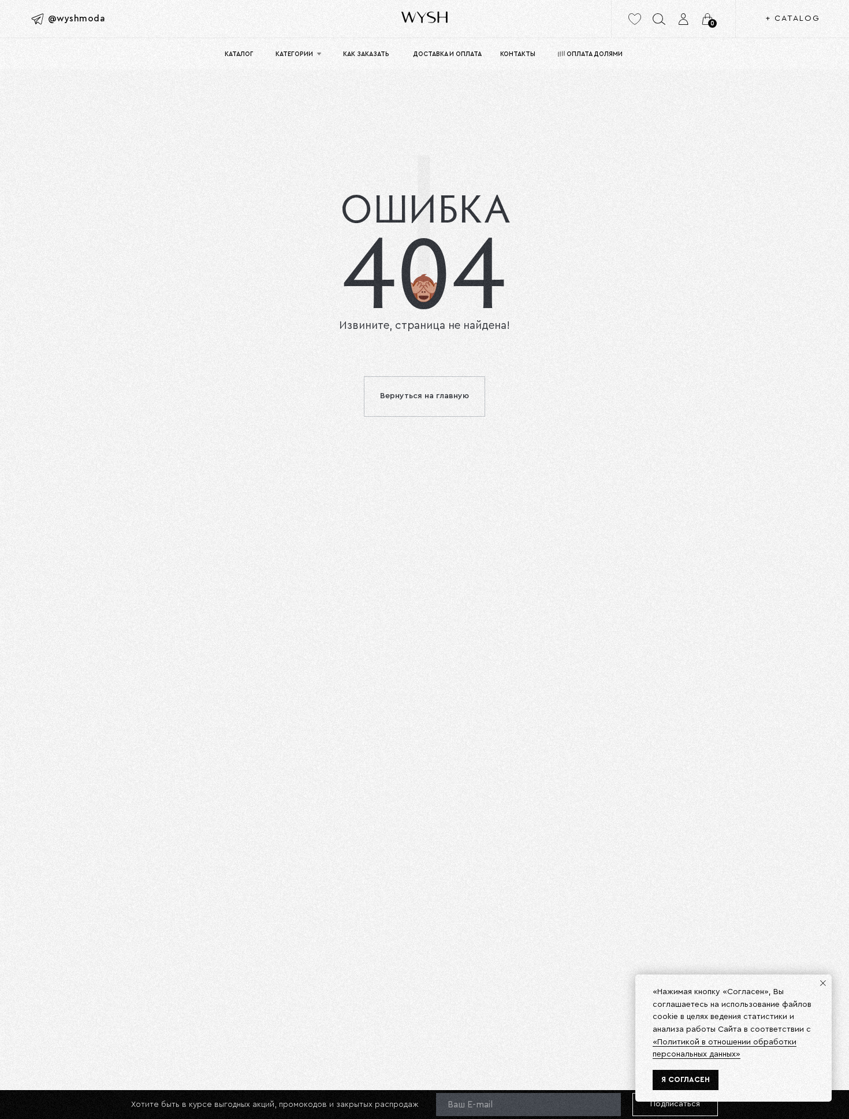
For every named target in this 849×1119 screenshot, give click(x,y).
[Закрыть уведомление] (823, 983)
